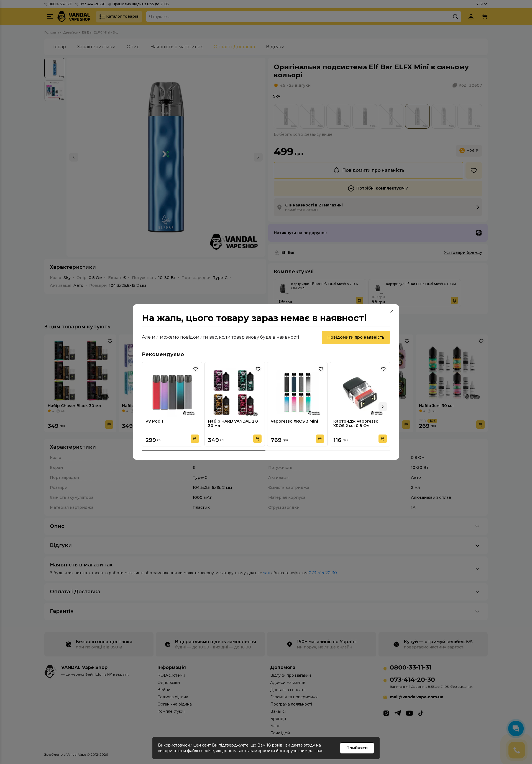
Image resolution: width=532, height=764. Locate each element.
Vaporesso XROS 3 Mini (294, 421)
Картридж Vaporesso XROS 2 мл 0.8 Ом (355, 423)
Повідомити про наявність (356, 337)
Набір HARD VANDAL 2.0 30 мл (233, 423)
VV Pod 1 (154, 421)
